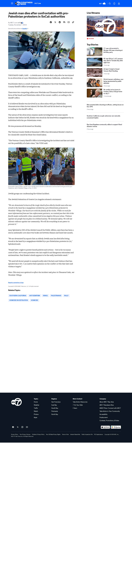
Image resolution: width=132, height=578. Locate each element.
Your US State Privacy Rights (53, 434)
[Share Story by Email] (68, 22)
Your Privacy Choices (25, 434)
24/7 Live (37, 3)
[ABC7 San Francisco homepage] (23, 3)
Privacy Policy (14, 434)
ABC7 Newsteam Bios (107, 405)
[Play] (105, 26)
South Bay (54, 408)
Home (36, 402)
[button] (12, 3)
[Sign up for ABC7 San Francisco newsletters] (27, 427)
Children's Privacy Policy (38, 434)
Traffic (36, 408)
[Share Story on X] (55, 22)
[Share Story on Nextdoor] (64, 22)
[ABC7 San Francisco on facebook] (13, 427)
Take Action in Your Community (110, 411)
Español (24, 28)
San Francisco (56, 402)
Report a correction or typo (15, 283)
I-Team (75, 408)
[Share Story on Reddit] (59, 22)
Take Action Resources (80, 402)
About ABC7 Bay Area (107, 402)
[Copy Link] (73, 22)
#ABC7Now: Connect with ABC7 (110, 408)
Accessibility (103, 414)
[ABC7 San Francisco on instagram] (22, 427)
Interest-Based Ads (75, 434)
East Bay (54, 405)
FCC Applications (98, 434)
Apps (35, 417)
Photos (36, 414)
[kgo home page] (16, 402)
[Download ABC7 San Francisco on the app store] (105, 427)
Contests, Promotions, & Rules (109, 420)
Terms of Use (65, 434)
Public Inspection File (87, 434)
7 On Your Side (78, 405)
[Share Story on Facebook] (50, 22)
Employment (104, 417)
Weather (36, 405)
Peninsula (54, 411)
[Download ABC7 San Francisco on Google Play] (116, 427)
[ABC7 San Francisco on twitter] (18, 427)
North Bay (54, 414)
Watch (36, 411)
